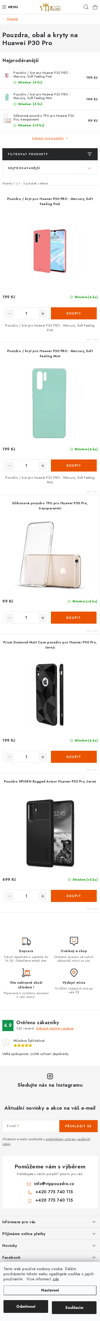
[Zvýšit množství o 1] (43, 313)
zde (56, 1279)
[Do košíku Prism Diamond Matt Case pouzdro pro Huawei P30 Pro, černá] (74, 757)
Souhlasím (74, 1307)
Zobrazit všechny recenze (54, 1028)
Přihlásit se (78, 1126)
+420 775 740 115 (54, 1192)
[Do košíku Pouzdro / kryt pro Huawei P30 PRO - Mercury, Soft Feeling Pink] (74, 313)
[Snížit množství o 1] (9, 313)
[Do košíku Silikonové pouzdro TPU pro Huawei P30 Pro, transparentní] (74, 618)
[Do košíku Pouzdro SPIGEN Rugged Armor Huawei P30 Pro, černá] (74, 896)
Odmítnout (25, 1306)
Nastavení (50, 1290)
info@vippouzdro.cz (54, 1184)
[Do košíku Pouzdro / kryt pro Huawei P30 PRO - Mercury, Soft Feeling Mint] (74, 465)
